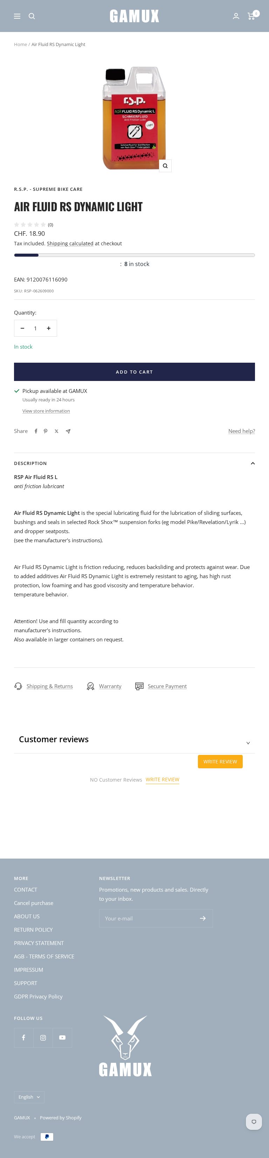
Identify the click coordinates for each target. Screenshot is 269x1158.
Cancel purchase (33, 902)
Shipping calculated (70, 243)
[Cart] (251, 16)
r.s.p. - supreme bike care (48, 189)
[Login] (236, 16)
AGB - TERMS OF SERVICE (44, 956)
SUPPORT (25, 982)
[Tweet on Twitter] (57, 431)
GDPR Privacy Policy (38, 996)
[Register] (203, 918)
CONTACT (25, 889)
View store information (46, 411)
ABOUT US (27, 916)
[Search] (32, 16)
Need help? (241, 430)
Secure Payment (167, 686)
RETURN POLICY (33, 929)
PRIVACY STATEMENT (39, 942)
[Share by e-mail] (68, 431)
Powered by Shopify (61, 1117)
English (26, 1097)
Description (30, 463)
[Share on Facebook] (36, 431)
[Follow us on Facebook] (23, 1037)
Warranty (110, 686)
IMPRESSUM (28, 969)
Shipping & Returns (50, 686)
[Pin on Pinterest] (45, 431)
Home (20, 44)
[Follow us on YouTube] (62, 1037)
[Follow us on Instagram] (43, 1037)
